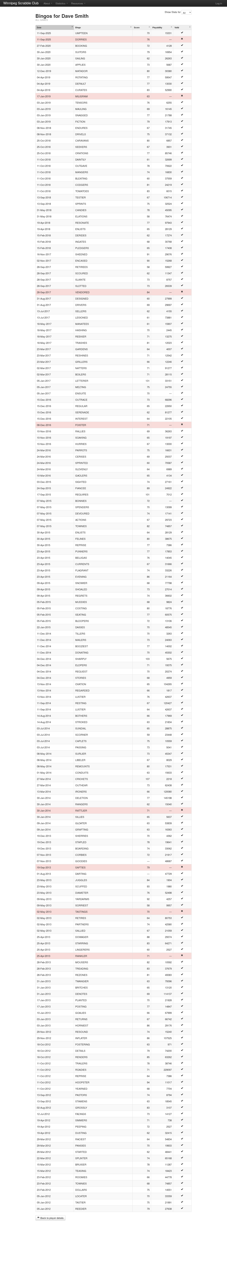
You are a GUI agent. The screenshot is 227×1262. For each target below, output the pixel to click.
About (47, 3)
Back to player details (52, 1218)
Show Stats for (173, 12)
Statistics (61, 3)
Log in (219, 3)
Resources (77, 3)
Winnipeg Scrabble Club (21, 2)
